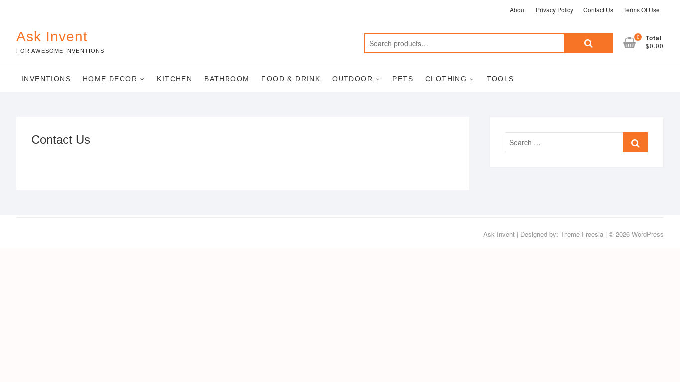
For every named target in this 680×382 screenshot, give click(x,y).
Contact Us (598, 9)
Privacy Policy (554, 9)
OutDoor (352, 79)
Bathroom (226, 79)
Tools (500, 79)
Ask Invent (52, 36)
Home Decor (110, 79)
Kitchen (174, 79)
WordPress (648, 234)
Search (588, 43)
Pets (402, 79)
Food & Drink (290, 79)
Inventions (46, 79)
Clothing (446, 79)
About (518, 9)
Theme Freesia (581, 234)
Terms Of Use (641, 9)
